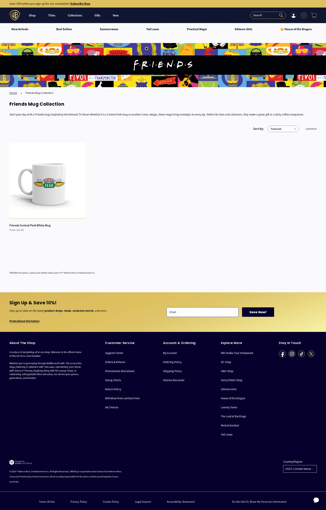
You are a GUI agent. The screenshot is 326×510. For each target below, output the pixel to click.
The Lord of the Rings (233, 416)
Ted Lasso (152, 29)
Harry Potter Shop (231, 380)
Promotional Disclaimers (120, 371)
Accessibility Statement (181, 501)
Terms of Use (47, 501)
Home (13, 93)
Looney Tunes (229, 407)
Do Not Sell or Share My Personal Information (259, 501)
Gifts (97, 15)
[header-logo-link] (15, 15)
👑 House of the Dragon (296, 29)
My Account (170, 353)
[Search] (268, 15)
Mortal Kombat (230, 425)
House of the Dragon (233, 398)
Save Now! (258, 312)
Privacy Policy (79, 501)
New (116, 15)
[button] (312, 15)
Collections (75, 15)
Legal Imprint (143, 501)
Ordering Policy (172, 362)
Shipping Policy (172, 371)
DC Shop (226, 362)
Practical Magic (197, 29)
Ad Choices (111, 407)
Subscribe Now (80, 4)
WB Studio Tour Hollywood (237, 353)
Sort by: (258, 129)
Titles (51, 15)
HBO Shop (227, 371)
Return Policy (113, 389)
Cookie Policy (111, 501)
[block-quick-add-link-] (47, 180)
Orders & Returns (115, 362)
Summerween (109, 29)
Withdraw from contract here (122, 398)
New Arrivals (20, 29)
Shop (32, 15)
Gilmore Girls (243, 29)
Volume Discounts (173, 380)
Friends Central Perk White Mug (30, 225)
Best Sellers (64, 29)
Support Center (114, 353)
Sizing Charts (113, 380)
